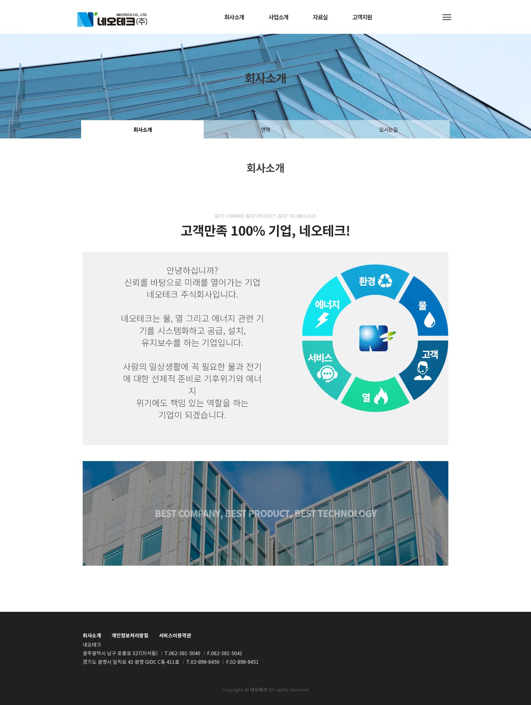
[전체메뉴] (446, 17)
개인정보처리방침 (130, 635)
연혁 (265, 129)
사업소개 (278, 17)
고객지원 (362, 17)
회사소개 (234, 17)
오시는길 (388, 129)
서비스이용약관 (175, 635)
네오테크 (112, 19)
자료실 (320, 17)
